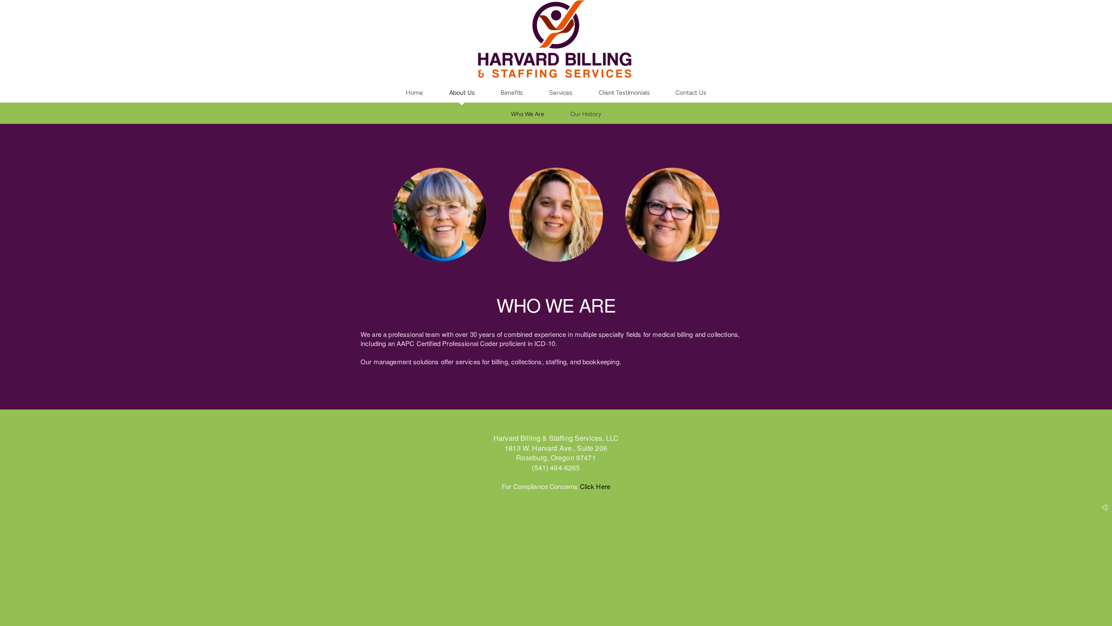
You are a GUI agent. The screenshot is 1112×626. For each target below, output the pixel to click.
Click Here (594, 486)
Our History (585, 113)
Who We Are (527, 113)
